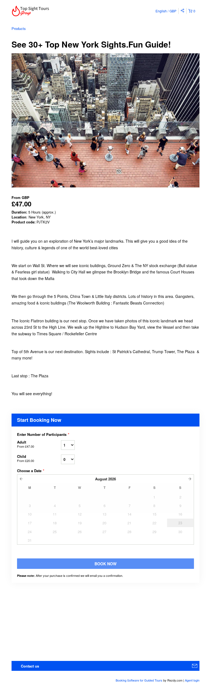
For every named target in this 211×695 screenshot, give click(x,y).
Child (25, 458)
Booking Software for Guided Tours (139, 680)
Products (19, 28)
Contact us (30, 666)
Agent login (192, 680)
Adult (25, 443)
